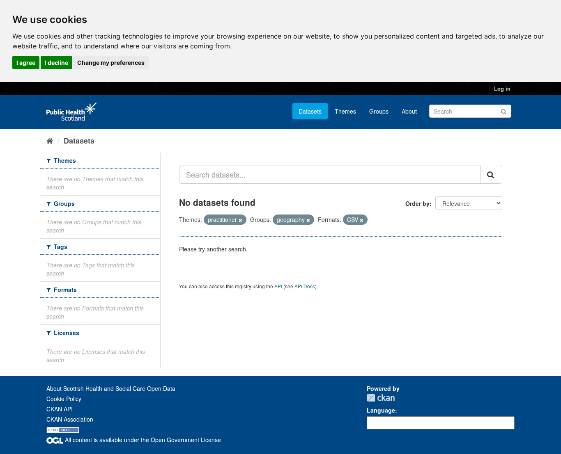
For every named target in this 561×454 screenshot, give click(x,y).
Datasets (310, 111)
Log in (502, 88)
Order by (417, 203)
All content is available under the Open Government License (142, 440)
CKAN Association (69, 419)
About (409, 111)
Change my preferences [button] (111, 62)
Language (381, 410)
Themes (345, 111)
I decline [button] (56, 62)
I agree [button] (25, 62)
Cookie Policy (63, 399)
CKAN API (59, 409)
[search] (491, 174)
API (278, 286)
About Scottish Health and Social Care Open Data (110, 388)
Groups (379, 111)
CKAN (381, 397)
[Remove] (240, 220)
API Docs (304, 286)
